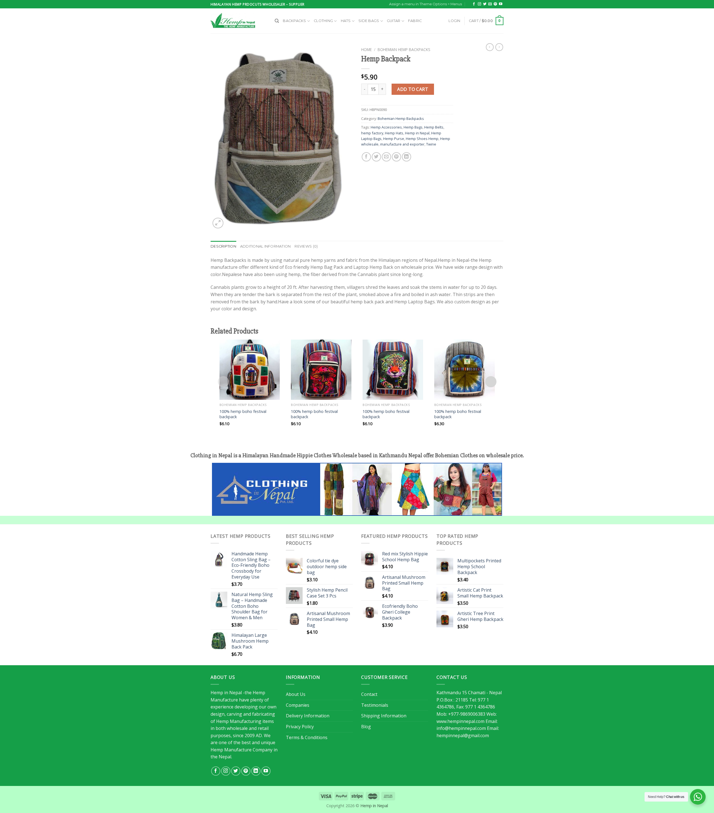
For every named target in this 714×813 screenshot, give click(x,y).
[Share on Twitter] (376, 156)
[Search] (277, 21)
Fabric (415, 21)
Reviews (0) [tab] (306, 246)
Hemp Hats (394, 133)
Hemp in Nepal (417, 133)
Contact (369, 694)
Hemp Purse (393, 138)
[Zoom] (218, 223)
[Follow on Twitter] (484, 4)
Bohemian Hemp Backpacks (404, 49)
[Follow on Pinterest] (495, 4)
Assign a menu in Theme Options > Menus (425, 4)
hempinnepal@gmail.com (462, 735)
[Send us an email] (490, 4)
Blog (366, 727)
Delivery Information (307, 716)
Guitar (394, 21)
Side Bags (368, 21)
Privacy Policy (300, 727)
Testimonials (374, 705)
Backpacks (294, 21)
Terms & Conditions (306, 737)
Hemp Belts (433, 127)
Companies (297, 705)
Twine (431, 144)
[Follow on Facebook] (474, 4)
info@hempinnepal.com (461, 728)
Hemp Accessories (386, 127)
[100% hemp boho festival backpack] (249, 370)
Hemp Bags (413, 127)
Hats (346, 21)
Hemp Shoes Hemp (422, 138)
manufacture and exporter (402, 144)
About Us (295, 694)
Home (366, 49)
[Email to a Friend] (386, 156)
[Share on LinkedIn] (406, 156)
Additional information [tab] (265, 246)
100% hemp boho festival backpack (242, 414)
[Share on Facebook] (366, 156)
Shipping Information (383, 716)
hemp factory (372, 133)
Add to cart (412, 89)
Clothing (323, 21)
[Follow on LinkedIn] (255, 771)
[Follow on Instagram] (479, 4)
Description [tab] (223, 246)
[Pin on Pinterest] (396, 156)
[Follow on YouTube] (500, 4)
